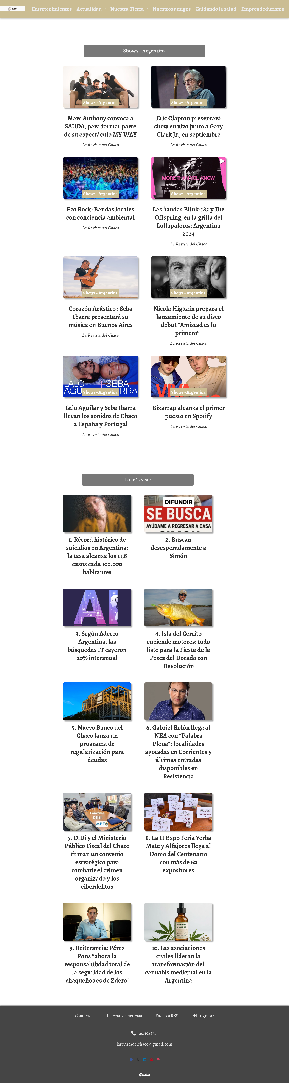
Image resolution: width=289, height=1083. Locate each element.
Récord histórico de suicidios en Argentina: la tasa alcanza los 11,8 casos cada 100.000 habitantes (97, 556)
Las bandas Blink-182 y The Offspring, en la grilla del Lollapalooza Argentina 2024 (188, 221)
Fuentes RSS (166, 1016)
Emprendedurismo (262, 8)
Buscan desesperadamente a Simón (178, 547)
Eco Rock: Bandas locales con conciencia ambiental (100, 213)
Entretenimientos (52, 8)
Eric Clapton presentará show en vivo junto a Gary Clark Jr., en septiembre (188, 126)
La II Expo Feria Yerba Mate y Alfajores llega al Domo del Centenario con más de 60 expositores (178, 854)
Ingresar (205, 1016)
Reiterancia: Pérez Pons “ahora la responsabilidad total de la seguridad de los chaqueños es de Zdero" (97, 964)
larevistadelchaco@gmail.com (144, 1044)
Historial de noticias (123, 1016)
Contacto (83, 1016)
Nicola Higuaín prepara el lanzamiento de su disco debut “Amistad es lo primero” (188, 320)
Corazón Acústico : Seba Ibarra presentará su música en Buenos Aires (100, 316)
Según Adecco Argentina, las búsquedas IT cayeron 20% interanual (97, 645)
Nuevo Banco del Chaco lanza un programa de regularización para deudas (97, 743)
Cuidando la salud (216, 8)
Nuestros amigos (171, 8)
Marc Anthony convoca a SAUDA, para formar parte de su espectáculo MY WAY (100, 126)
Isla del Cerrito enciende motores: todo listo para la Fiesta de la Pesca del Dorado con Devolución (178, 649)
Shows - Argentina (100, 102)
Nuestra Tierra (127, 8)
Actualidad (89, 8)
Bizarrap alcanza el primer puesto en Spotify (188, 411)
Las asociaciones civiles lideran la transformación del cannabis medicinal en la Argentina (178, 964)
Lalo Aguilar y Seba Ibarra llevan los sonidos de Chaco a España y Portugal (100, 415)
